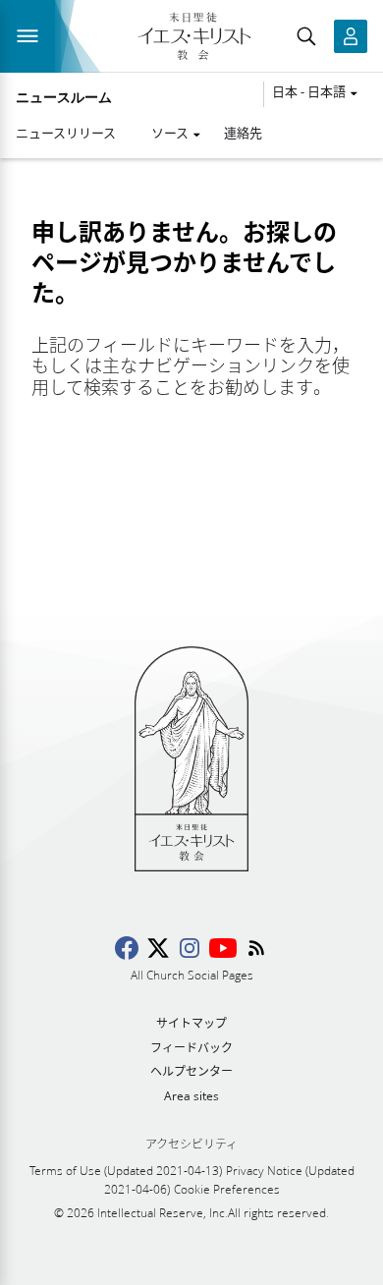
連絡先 (243, 132)
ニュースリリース (66, 132)
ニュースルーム (64, 97)
